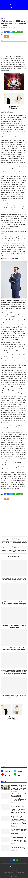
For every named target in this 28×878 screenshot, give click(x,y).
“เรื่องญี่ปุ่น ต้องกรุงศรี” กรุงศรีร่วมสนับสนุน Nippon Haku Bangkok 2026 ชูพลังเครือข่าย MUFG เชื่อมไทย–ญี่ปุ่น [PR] (18, 787)
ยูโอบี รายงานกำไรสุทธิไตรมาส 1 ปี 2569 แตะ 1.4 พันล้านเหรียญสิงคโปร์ (14, 626)
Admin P (5, 27)
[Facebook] (6, 32)
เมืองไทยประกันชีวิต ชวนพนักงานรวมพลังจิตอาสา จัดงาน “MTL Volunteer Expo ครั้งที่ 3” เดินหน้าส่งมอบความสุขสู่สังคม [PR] (18, 840)
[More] (7, 35)
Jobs (17, 870)
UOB (3, 503)
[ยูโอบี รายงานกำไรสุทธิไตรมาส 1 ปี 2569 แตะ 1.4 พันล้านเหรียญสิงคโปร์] (14, 615)
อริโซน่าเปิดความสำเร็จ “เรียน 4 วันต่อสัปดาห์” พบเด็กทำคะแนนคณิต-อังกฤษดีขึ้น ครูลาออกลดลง (14, 648)
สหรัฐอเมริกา (21, 503)
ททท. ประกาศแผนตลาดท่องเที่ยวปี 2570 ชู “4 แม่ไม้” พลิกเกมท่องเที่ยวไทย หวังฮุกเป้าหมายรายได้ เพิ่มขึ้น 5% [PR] (19, 831)
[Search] (26, 12)
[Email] (20, 32)
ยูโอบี (16, 503)
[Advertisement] (14, 520)
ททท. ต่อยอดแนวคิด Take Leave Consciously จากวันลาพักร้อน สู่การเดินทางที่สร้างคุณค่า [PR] (19, 847)
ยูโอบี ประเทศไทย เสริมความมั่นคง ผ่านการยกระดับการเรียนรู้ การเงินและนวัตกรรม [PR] (14, 696)
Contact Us (12, 870)
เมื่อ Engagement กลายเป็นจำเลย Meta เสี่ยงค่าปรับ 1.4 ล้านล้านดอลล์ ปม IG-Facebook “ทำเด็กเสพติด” (14, 579)
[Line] (15, 32)
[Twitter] (11, 32)
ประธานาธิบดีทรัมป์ (9, 503)
